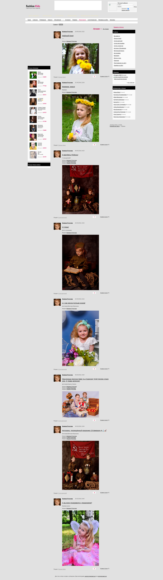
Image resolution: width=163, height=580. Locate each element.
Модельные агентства (89, 16)
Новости (50, 19)
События (35, 19)
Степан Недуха (40, 143)
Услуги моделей (62, 217)
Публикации (43, 19)
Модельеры (72, 16)
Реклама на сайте (103, 19)
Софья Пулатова (71, 161)
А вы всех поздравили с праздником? (77, 503)
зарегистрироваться (90, 576)
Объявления (57, 19)
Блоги (29, 19)
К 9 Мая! (65, 227)
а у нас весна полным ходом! (73, 303)
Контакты (112, 19)
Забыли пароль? (126, 10)
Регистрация (82, 19)
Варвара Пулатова (72, 160)
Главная (55, 24)
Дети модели (34, 16)
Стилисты (60, 16)
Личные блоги (62, 145)
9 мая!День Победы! (70, 155)
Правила (74, 19)
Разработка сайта (115, 126)
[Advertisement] (78, 5)
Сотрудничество (92, 19)
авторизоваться (102, 576)
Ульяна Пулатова (71, 163)
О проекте (68, 19)
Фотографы (47, 16)
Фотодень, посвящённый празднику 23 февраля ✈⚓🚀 (84, 431)
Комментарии (104, 144)
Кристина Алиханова (41, 134)
